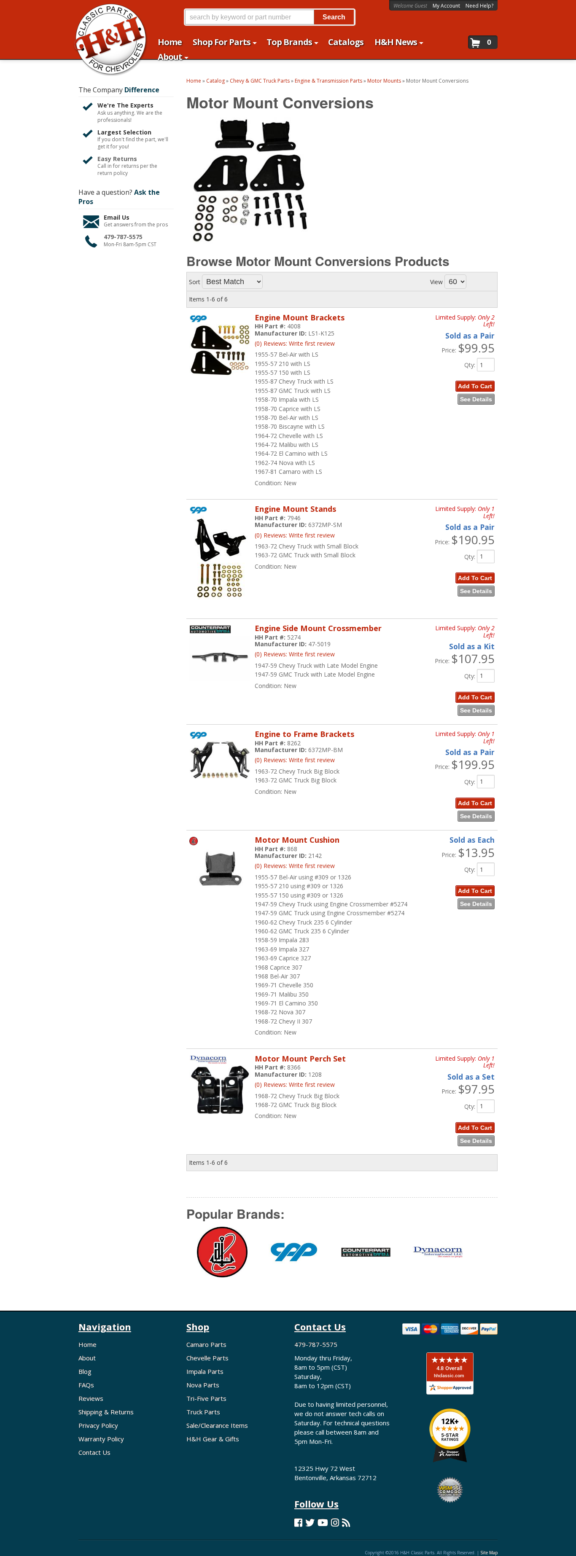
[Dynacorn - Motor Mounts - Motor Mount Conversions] (437, 1257)
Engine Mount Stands (295, 509)
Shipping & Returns (106, 1412)
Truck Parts (203, 1412)
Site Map (489, 1553)
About (87, 1358)
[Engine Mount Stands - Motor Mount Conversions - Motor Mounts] (220, 604)
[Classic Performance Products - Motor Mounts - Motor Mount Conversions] (293, 1257)
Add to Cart (475, 386)
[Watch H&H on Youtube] (323, 1522)
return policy (112, 173)
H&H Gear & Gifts (212, 1439)
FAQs (86, 1385)
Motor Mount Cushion (297, 840)
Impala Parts (204, 1371)
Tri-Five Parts (206, 1398)
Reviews (90, 1398)
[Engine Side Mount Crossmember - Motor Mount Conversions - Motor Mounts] (219, 685)
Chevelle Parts (207, 1358)
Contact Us (94, 1452)
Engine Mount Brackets (300, 317)
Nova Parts (202, 1385)
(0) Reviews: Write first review (295, 343)
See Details (476, 399)
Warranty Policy (101, 1439)
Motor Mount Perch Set (300, 1058)
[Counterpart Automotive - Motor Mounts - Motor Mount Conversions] (365, 1257)
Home (87, 1344)
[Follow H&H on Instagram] (335, 1522)
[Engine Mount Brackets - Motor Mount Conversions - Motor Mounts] (219, 380)
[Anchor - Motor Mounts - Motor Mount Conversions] (222, 1257)
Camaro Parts (206, 1344)
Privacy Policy (98, 1425)
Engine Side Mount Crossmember (318, 628)
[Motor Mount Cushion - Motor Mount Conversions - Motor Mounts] (219, 896)
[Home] (106, 11)
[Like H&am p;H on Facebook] (298, 1522)
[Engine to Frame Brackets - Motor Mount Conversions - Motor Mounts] (219, 783)
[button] (269, 17)
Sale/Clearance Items (217, 1425)
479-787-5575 (123, 237)
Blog (85, 1371)
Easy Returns (117, 159)
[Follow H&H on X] (310, 1522)
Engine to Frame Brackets (304, 734)
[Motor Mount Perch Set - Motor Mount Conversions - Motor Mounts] (219, 1119)
